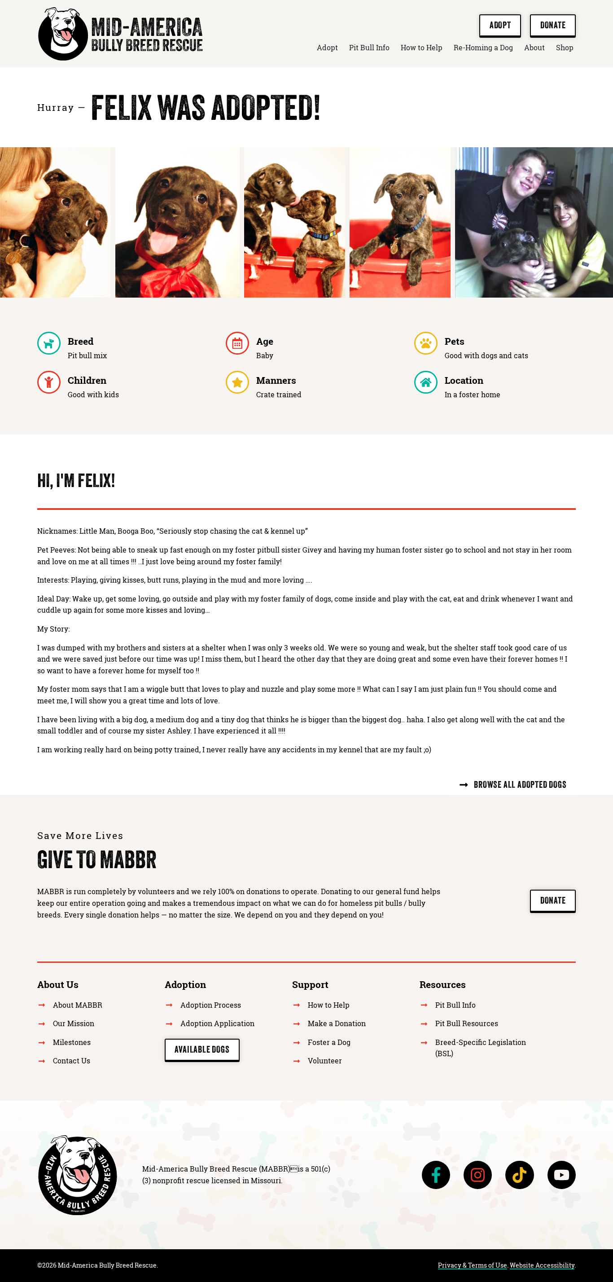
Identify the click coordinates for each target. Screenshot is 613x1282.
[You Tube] (561, 1175)
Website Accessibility (542, 1265)
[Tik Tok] (519, 1175)
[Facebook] (436, 1175)
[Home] (120, 33)
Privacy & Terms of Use (472, 1265)
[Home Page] (77, 1175)
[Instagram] (478, 1175)
